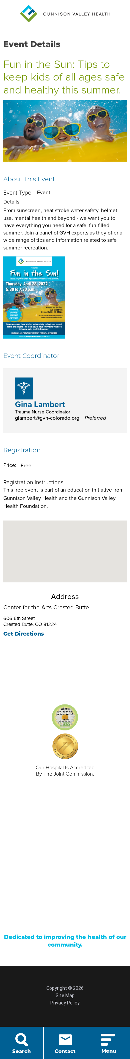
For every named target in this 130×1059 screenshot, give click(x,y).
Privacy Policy (65, 1002)
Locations (76, 856)
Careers (31, 856)
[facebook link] (44, 920)
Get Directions (23, 634)
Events (73, 884)
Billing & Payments (76, 870)
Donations (33, 895)
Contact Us (34, 866)
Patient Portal (37, 884)
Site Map (65, 995)
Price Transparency (80, 898)
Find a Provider (82, 845)
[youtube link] (65, 920)
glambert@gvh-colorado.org (60, 418)
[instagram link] (85, 920)
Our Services (36, 845)
